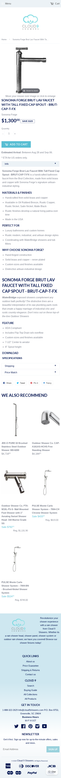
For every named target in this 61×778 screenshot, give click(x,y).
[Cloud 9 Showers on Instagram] (37, 727)
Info (30, 163)
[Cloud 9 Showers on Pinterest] (30, 727)
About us (30, 661)
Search (30, 685)
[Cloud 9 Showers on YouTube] (44, 727)
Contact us (30, 674)
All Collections (30, 694)
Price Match (30, 372)
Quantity (5, 128)
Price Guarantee (30, 665)
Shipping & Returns (30, 670)
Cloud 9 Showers (25, 760)
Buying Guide (30, 690)
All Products (30, 699)
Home (4, 39)
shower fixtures (27, 643)
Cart (57, 3)
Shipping (30, 365)
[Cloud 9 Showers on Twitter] (16, 727)
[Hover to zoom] (30, 70)
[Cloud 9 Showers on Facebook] (23, 727)
